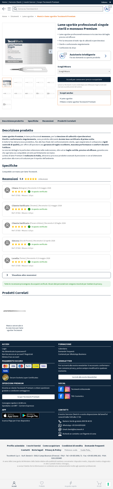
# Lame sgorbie (66, 98)
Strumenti (15, 16)
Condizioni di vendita (72, 445)
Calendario (62, 348)
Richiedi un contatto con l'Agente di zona (79, 433)
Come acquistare (51, 445)
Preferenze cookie (70, 450)
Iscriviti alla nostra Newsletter (84, 377)
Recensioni (47, 121)
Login (4, 348)
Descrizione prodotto (13, 121)
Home (4, 2)
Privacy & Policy (53, 450)
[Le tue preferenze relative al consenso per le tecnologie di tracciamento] (108, 484)
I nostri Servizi (29, 2)
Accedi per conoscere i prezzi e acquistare (84, 79)
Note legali (37, 450)
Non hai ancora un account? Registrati (17, 354)
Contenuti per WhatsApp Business (72, 354)
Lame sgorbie (28, 16)
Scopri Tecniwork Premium (48, 2)
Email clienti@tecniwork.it (73, 429)
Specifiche (33, 121)
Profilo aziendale (15, 445)
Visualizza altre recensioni (24, 275)
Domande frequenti (66, 351)
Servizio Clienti (15, 2)
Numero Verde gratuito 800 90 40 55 (77, 421)
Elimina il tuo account (10, 357)
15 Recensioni (43, 179)
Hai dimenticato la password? (14, 351)
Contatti (25, 450)
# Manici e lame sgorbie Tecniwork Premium (78, 102)
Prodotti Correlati (67, 121)
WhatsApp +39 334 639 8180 (74, 425)
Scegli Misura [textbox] (64, 71)
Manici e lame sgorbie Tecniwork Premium (56, 16)
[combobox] (84, 71)
